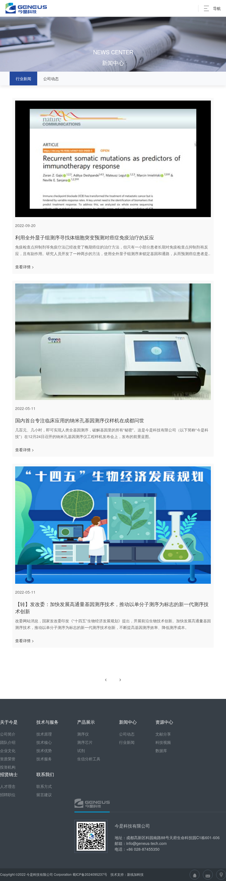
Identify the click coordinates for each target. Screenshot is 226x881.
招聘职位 (7, 794)
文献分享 (163, 734)
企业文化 (7, 750)
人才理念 (7, 786)
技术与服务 (47, 722)
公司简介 (7, 734)
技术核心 (44, 742)
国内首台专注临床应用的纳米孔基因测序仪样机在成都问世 (79, 420)
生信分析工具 (88, 758)
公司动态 (51, 78)
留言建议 (44, 794)
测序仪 (83, 734)
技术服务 (44, 758)
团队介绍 (7, 742)
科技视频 (163, 742)
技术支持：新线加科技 (127, 874)
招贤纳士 (9, 774)
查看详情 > (24, 266)
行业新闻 (23, 78)
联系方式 (44, 786)
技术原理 (44, 734)
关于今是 (9, 722)
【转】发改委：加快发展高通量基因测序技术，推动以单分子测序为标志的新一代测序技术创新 (112, 607)
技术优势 (44, 750)
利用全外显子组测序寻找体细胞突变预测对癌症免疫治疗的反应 (84, 237)
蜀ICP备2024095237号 (90, 874)
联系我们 (45, 774)
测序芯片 (85, 742)
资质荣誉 (7, 758)
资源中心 (164, 722)
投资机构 (7, 767)
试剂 (81, 750)
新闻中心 (128, 722)
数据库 (161, 750)
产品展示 (86, 722)
